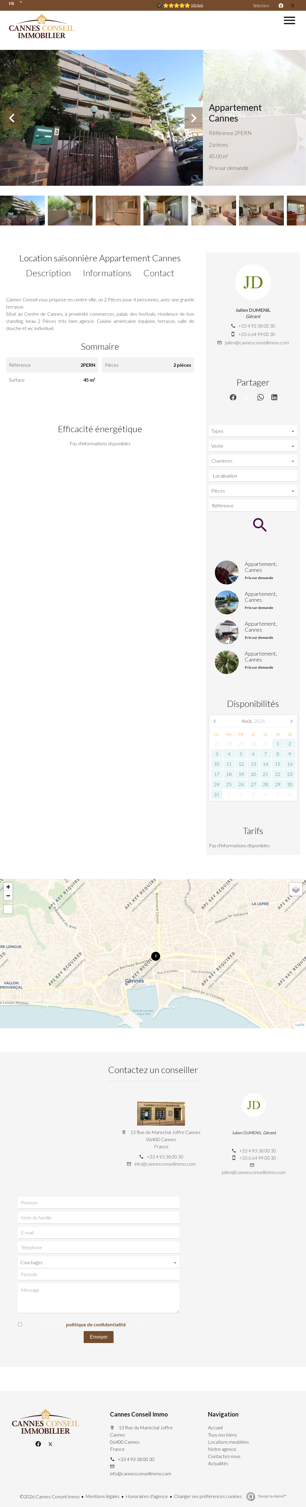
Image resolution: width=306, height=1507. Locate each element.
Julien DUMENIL (253, 310)
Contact (158, 272)
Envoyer (99, 1336)
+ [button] (8, 887)
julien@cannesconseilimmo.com (257, 342)
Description (48, 272)
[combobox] (253, 431)
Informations (107, 272)
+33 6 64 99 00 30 (256, 334)
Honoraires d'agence (147, 1496)
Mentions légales (102, 1496)
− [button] (8, 896)
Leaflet (300, 1024)
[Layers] (295, 889)
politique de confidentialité (96, 1324)
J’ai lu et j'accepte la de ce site (85, 1324)
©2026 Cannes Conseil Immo (49, 1496)
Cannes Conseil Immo (139, 1414)
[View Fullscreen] (8, 909)
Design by (271, 1496)
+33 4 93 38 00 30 (256, 326)
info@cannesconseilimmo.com (165, 1164)
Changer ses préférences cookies (208, 1496)
